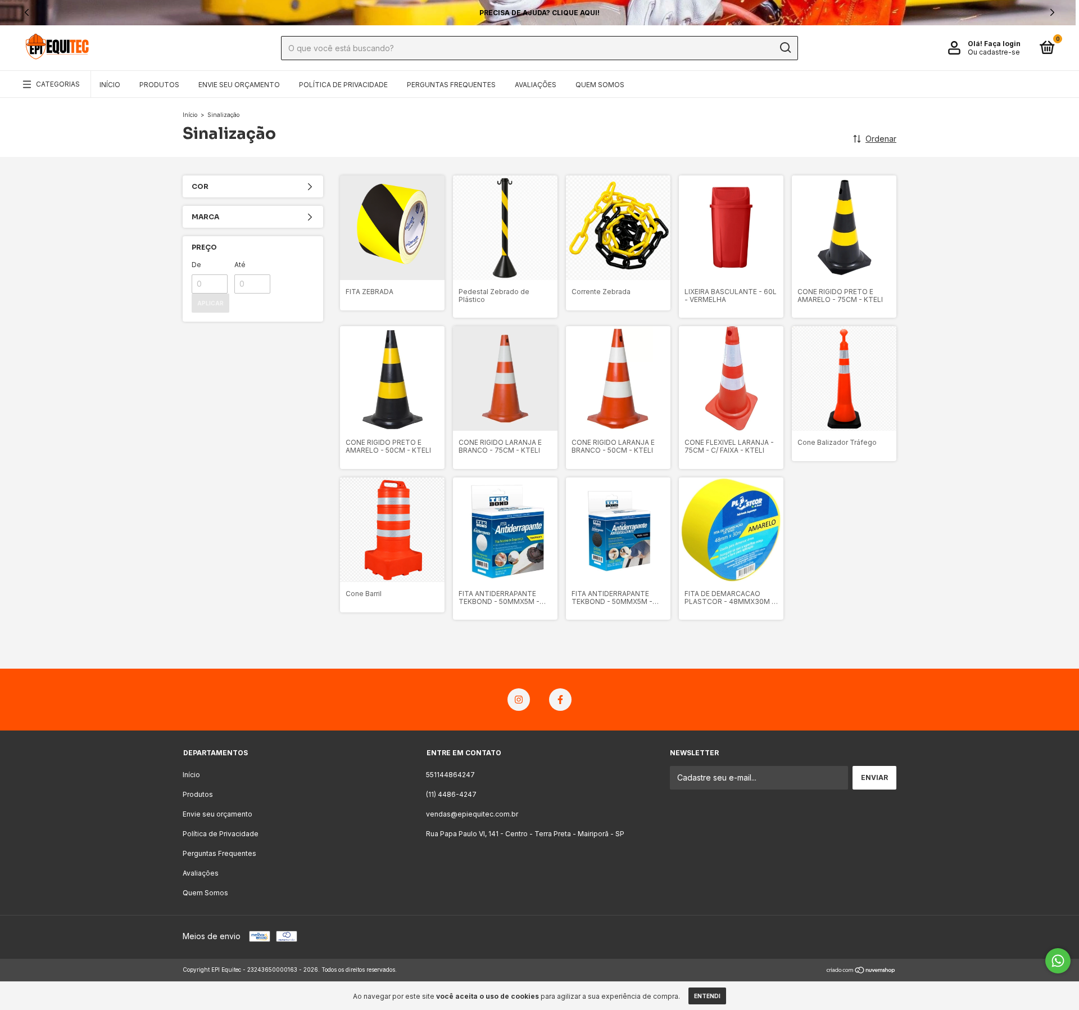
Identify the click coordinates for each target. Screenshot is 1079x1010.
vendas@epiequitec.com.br (472, 814)
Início (109, 84)
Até (240, 264)
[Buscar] (785, 48)
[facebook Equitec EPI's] (560, 699)
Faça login (1002, 43)
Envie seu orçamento (239, 84)
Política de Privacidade (343, 84)
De (196, 264)
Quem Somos (599, 84)
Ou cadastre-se (994, 52)
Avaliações (535, 84)
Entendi (707, 996)
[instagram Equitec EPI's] (518, 699)
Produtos (159, 84)
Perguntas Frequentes (451, 84)
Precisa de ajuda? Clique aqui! (539, 12)
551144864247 (450, 774)
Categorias (58, 84)
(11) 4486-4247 (451, 794)
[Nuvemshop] (861, 971)
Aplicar (210, 303)
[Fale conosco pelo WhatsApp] (1058, 960)
